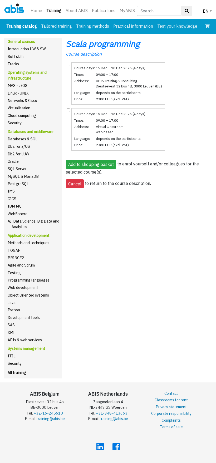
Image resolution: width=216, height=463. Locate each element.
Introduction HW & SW (27, 48)
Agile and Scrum (21, 265)
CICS (12, 198)
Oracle (13, 161)
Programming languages (29, 280)
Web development (23, 287)
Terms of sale (171, 426)
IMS (11, 191)
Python (14, 309)
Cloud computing (22, 115)
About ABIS (77, 10)
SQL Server (17, 168)
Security (15, 122)
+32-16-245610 (48, 413)
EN (206, 11)
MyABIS (127, 10)
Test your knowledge (177, 26)
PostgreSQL (18, 183)
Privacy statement (171, 406)
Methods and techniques (28, 242)
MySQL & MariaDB (23, 176)
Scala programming (103, 43)
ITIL (12, 355)
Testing (14, 272)
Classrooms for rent (171, 399)
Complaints (171, 420)
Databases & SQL (22, 138)
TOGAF (14, 250)
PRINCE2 (16, 257)
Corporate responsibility (171, 413)
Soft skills (16, 56)
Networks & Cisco (22, 100)
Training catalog (22, 26)
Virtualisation (19, 107)
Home (36, 10)
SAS (11, 324)
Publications (103, 10)
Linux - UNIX (18, 93)
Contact (171, 393)
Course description (84, 54)
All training (17, 372)
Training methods (92, 26)
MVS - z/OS (17, 85)
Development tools (24, 317)
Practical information (133, 26)
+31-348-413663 (111, 413)
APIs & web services (25, 339)
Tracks (13, 63)
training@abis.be (50, 418)
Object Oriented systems (28, 295)
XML (11, 332)
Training (54, 10)
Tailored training (56, 26)
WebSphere (17, 213)
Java (12, 302)
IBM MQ (15, 206)
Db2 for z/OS (19, 146)
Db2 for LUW (18, 153)
